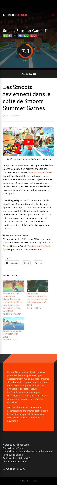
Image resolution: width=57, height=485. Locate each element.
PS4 (15, 36)
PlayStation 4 (34, 246)
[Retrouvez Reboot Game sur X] (17, 469)
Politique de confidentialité (16, 458)
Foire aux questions (13, 454)
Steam (6, 246)
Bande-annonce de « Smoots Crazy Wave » (12, 334)
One (5, 36)
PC (10, 36)
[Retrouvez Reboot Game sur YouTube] (11, 469)
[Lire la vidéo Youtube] (28, 141)
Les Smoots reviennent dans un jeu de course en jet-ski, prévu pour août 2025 (37, 299)
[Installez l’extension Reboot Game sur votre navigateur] (21, 469)
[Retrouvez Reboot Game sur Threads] (4, 469)
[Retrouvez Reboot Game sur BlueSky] (7, 469)
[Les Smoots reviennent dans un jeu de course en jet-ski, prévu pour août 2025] (37, 286)
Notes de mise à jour (13, 448)
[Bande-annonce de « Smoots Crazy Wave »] (13, 323)
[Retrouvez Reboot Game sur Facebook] (14, 469)
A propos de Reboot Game (16, 444)
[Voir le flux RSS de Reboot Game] (24, 469)
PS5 (20, 36)
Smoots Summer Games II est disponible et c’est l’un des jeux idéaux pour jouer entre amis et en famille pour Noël (12, 302)
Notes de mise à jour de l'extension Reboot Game (27, 451)
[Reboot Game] (15, 16)
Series (26, 36)
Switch (33, 36)
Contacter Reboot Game (15, 461)
